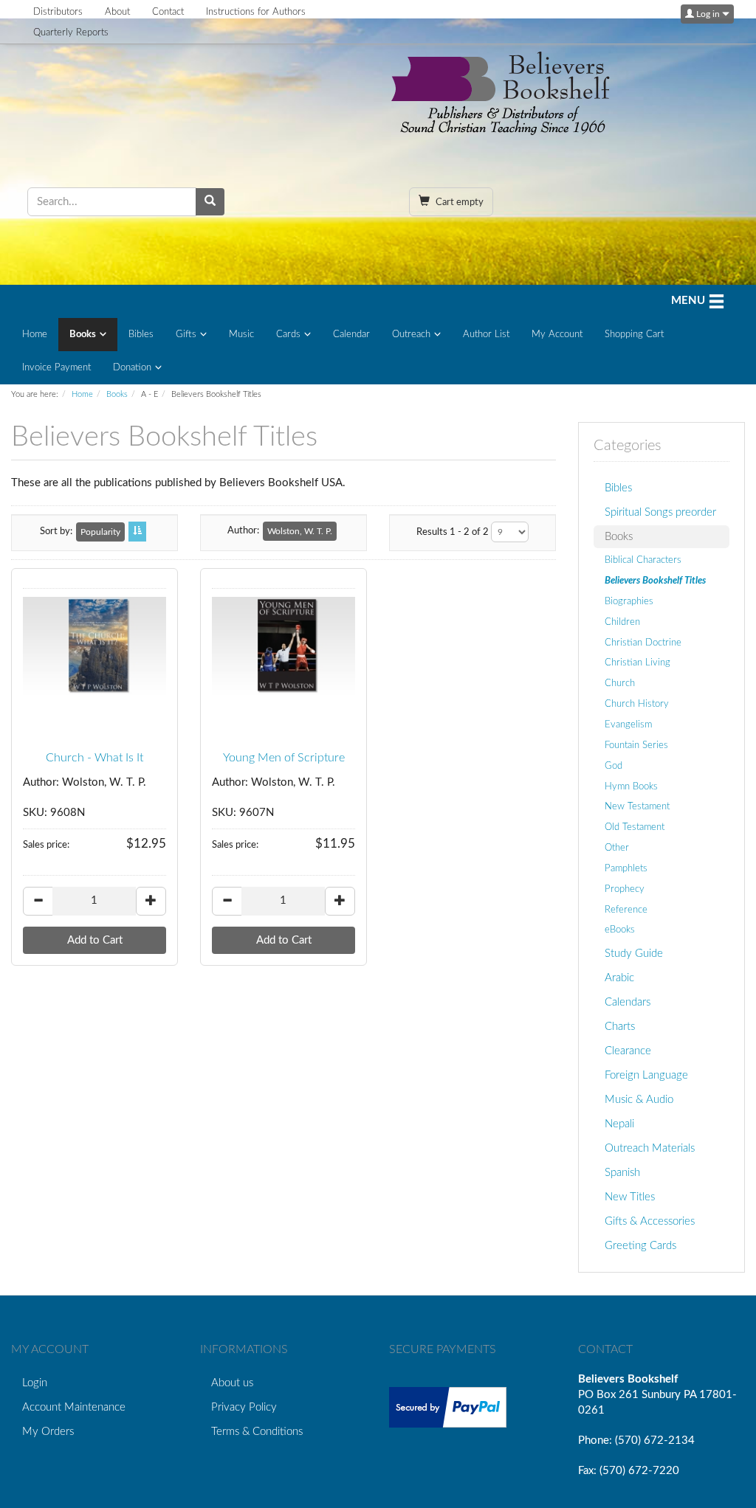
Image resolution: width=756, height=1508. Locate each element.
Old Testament (634, 827)
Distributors (58, 12)
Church (620, 683)
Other (617, 847)
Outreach (411, 334)
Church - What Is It (94, 758)
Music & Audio (639, 1099)
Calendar (351, 334)
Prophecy (625, 889)
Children (622, 622)
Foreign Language (646, 1075)
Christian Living (637, 662)
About (117, 12)
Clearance (628, 1050)
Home (34, 334)
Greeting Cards (640, 1245)
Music (241, 334)
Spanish (622, 1172)
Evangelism (628, 724)
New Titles (630, 1197)
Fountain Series (636, 745)
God (613, 765)
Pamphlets (626, 868)
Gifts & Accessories (650, 1221)
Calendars (627, 1002)
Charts (620, 1026)
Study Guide (634, 953)
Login (34, 1382)
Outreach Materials (650, 1148)
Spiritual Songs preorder (660, 512)
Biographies (629, 601)
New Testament (637, 806)
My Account (557, 334)
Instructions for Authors (256, 12)
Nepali (619, 1124)
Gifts (186, 334)
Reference (626, 909)
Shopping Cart (634, 334)
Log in (708, 14)
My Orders (48, 1431)
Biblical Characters (643, 560)
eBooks (620, 929)
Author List (486, 334)
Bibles (141, 334)
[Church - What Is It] (94, 647)
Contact (168, 12)
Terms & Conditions (257, 1431)
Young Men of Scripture (284, 758)
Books (82, 334)
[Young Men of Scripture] (283, 647)
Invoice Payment (56, 368)
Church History (637, 703)
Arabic (619, 977)
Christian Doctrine (643, 642)
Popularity (100, 532)
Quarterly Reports (71, 33)
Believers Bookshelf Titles (655, 580)
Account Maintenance (74, 1407)
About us (232, 1382)
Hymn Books (631, 786)
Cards (288, 334)
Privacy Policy (244, 1407)
